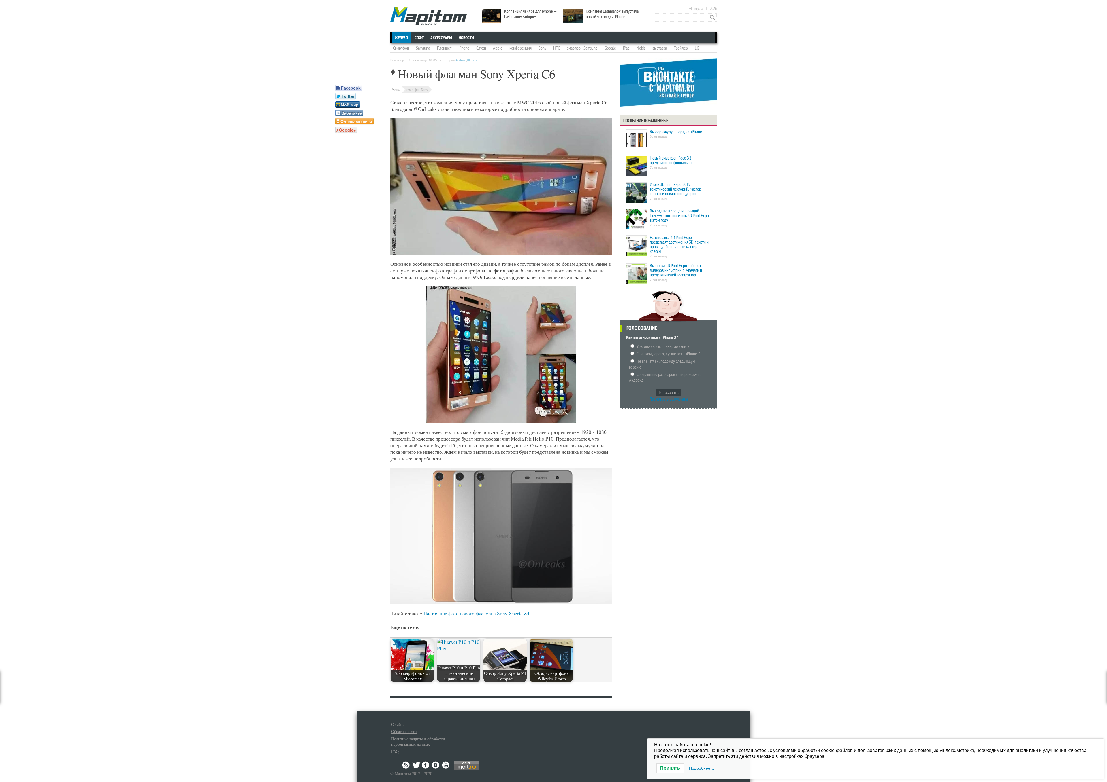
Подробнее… (701, 768)
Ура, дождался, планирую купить (663, 346)
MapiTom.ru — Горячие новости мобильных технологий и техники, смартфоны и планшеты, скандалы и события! (428, 16)
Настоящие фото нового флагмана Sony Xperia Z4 (476, 613)
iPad (626, 48)
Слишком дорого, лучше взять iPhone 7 (668, 353)
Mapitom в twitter (416, 765)
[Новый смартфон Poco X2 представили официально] (636, 166)
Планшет (444, 48)
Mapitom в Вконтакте (436, 765)
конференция (520, 48)
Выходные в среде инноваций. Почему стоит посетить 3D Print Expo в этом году (679, 215)
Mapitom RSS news (406, 765)
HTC (556, 48)
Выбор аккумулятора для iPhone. (676, 131)
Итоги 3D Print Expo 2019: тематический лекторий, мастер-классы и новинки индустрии (676, 189)
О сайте (397, 724)
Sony (542, 48)
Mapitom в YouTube (445, 765)
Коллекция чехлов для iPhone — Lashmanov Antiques (530, 14)
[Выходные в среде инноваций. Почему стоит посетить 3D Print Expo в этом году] (636, 219)
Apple (497, 48)
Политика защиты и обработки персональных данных (418, 741)
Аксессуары (441, 37)
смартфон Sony (417, 89)
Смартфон (401, 48)
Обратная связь (404, 731)
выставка (659, 48)
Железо (401, 37)
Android (460, 60)
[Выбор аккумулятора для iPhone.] (636, 140)
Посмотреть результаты (668, 399)
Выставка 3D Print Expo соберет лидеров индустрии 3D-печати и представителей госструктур (676, 270)
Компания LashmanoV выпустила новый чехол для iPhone (612, 14)
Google (610, 48)
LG (697, 48)
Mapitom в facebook (426, 765)
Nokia (641, 48)
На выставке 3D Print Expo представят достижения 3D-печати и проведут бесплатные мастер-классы (679, 244)
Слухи (481, 48)
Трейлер (681, 48)
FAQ (395, 751)
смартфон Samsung (582, 48)
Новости (466, 37)
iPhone (463, 48)
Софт (419, 37)
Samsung (423, 48)
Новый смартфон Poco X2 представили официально (671, 160)
